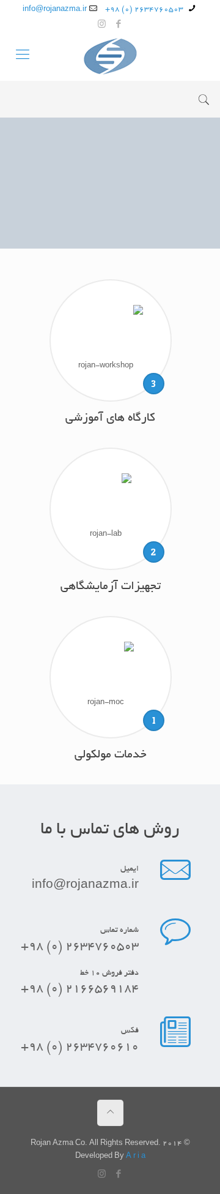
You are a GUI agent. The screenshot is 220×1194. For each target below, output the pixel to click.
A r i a (135, 1156)
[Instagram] (101, 25)
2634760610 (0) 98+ (80, 1047)
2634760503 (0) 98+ (145, 9)
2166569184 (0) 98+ (80, 989)
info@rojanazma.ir (55, 9)
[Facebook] (118, 25)
